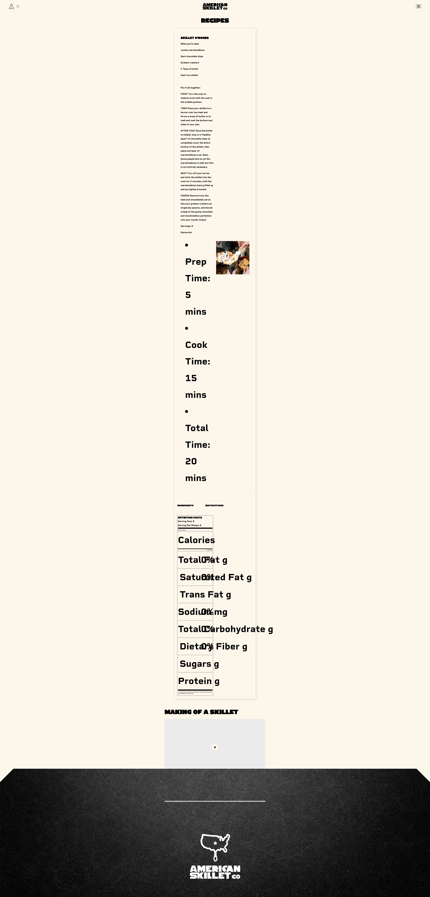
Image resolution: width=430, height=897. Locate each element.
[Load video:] (215, 747)
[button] (418, 6)
